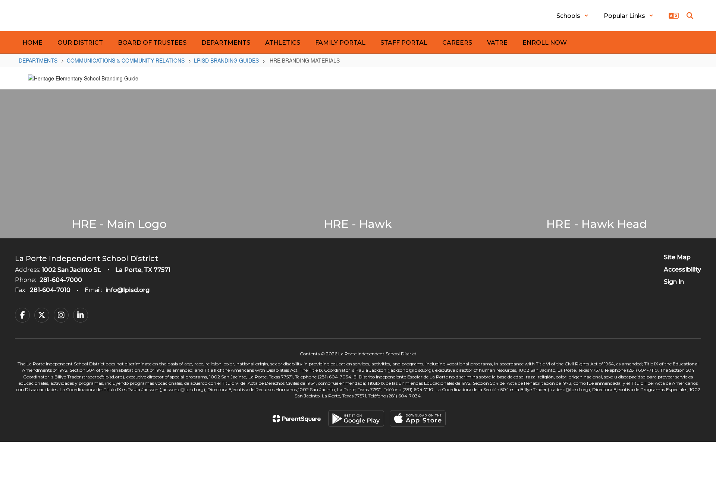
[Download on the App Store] (418, 418)
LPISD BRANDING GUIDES (226, 60)
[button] (572, 15)
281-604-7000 (61, 279)
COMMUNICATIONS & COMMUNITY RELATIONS (126, 60)
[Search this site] (690, 15)
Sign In (674, 281)
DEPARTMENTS (38, 60)
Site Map (677, 257)
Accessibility (682, 269)
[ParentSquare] (297, 418)
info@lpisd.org (128, 290)
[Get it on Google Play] (356, 418)
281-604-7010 (50, 290)
